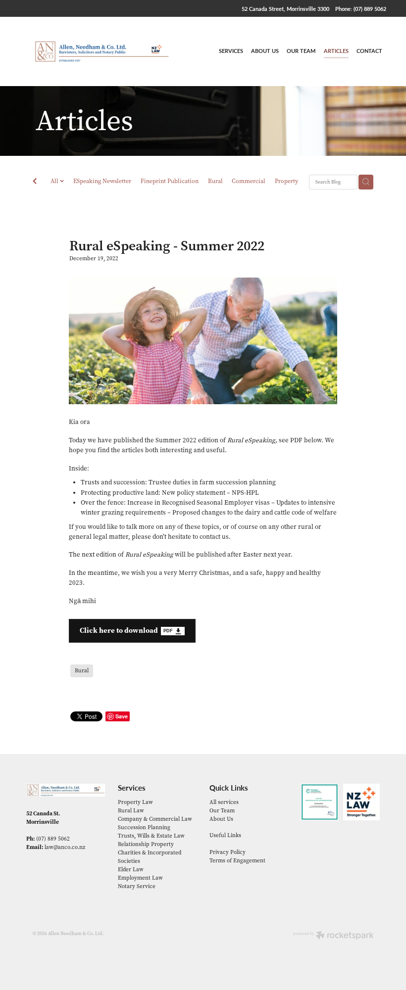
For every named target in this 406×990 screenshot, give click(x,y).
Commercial (248, 181)
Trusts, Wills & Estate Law (151, 836)
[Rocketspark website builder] (333, 936)
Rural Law (131, 810)
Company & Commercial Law (155, 819)
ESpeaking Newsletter (102, 181)
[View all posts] (35, 182)
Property (286, 181)
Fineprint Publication (170, 181)
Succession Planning (144, 827)
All (55, 181)
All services (224, 802)
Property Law (135, 802)
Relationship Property (146, 844)
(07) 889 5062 (53, 839)
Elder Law (131, 869)
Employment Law (140, 878)
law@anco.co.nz (65, 847)
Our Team (222, 810)
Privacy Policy (227, 852)
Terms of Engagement (237, 860)
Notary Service (136, 886)
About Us (221, 819)
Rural (215, 181)
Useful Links (225, 835)
